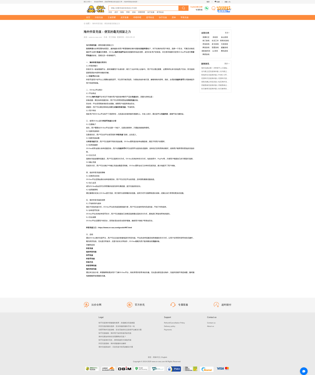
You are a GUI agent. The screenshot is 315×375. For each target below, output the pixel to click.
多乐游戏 (215, 44)
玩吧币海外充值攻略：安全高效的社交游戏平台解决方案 (120, 330)
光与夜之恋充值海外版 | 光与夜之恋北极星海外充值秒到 (215, 71)
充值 (98, 52)
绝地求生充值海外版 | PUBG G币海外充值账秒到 (215, 75)
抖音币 (91, 76)
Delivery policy (169, 326)
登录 (208, 2)
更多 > (226, 64)
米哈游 (215, 37)
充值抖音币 (179, 80)
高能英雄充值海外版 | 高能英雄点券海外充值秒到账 (215, 85)
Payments (168, 330)
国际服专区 (206, 51)
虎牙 (116, 12)
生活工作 (215, 41)
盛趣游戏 (224, 47)
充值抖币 (121, 148)
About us (210, 326)
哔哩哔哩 (141, 12)
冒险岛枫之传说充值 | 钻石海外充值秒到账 (215, 82)
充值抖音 (143, 49)
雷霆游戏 (215, 47)
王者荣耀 (112, 17)
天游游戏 (224, 44)
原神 (134, 12)
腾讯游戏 (224, 51)
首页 (88, 17)
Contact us (211, 323)
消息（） (228, 2)
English (164, 357)
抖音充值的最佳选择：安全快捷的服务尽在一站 (117, 326)
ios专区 (215, 51)
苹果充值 (185, 17)
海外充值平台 (120, 52)
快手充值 (163, 17)
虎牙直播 (124, 17)
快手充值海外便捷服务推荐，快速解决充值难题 (117, 323)
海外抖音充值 (95, 62)
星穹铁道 (160, 12)
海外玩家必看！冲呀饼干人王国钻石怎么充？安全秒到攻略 (215, 68)
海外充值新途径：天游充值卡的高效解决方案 (116, 347)
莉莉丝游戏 (224, 41)
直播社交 (206, 37)
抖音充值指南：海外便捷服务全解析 (112, 343)
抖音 (110, 12)
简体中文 (156, 357)
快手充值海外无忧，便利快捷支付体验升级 (115, 340)
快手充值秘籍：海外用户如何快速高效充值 (115, 333)
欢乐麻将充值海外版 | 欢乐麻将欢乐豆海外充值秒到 (215, 89)
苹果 (128, 12)
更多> (227, 33)
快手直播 (150, 12)
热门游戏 (206, 41)
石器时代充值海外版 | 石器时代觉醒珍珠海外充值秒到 (215, 78)
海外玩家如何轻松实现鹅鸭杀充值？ (112, 337)
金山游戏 (224, 37)
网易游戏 (206, 54)
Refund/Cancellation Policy (174, 323)
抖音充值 (99, 17)
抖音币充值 (106, 121)
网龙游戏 (206, 47)
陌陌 (122, 12)
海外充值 (95, 97)
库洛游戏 (206, 44)
